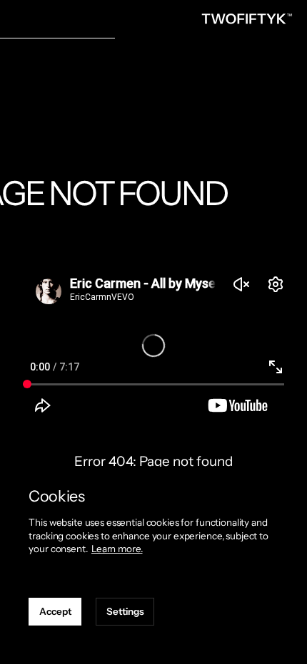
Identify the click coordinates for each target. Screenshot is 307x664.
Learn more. (117, 548)
